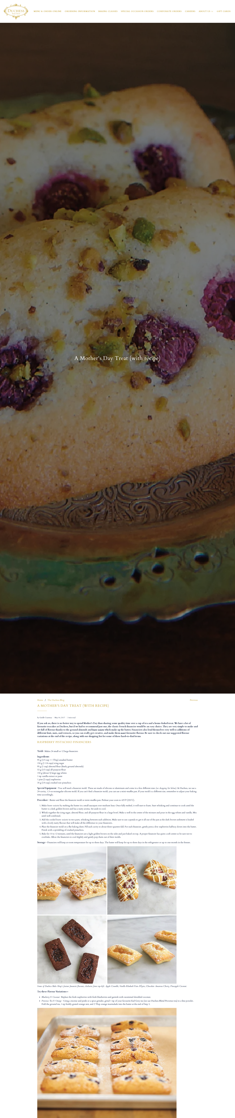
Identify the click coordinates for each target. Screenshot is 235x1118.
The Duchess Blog (55, 700)
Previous (194, 700)
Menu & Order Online (47, 11)
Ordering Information (80, 11)
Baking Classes (108, 11)
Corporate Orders (169, 11)
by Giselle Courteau (44, 717)
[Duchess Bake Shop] (16, 11)
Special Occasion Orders (137, 11)
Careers (190, 11)
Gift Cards (224, 11)
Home (40, 700)
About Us (204, 11)
